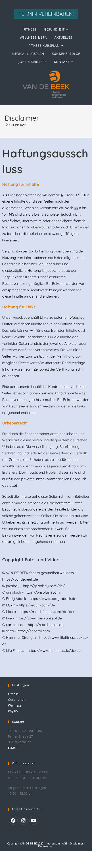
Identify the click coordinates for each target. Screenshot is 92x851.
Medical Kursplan (28, 53)
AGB (65, 843)
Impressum (53, 843)
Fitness (29, 29)
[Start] (6, 125)
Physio (13, 711)
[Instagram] (23, 820)
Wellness (14, 705)
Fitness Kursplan (45, 45)
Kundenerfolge (66, 53)
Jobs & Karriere (32, 62)
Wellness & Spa (33, 37)
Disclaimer (18, 125)
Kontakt (62, 62)
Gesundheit (55, 29)
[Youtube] (33, 820)
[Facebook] (13, 820)
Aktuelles (63, 37)
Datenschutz (46, 846)
